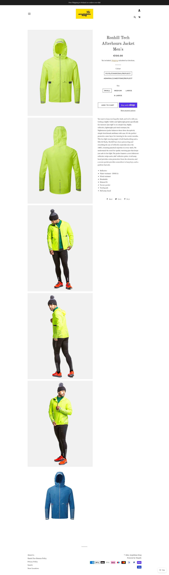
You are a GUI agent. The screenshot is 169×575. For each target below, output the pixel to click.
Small (107, 90)
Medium (118, 90)
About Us (31, 555)
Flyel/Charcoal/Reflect (118, 73)
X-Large (118, 95)
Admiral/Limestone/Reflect (118, 78)
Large (129, 90)
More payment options (128, 110)
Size (118, 86)
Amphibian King (135, 555)
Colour (118, 69)
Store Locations (33, 568)
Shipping (115, 60)
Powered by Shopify (134, 558)
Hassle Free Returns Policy (37, 558)
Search (30, 565)
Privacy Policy (33, 562)
